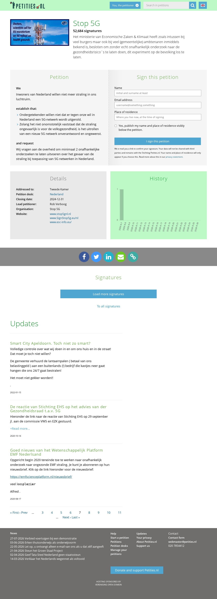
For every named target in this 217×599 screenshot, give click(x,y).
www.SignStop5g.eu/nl (64, 218)
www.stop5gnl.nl (60, 214)
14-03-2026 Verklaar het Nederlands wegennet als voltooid (47, 559)
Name (118, 88)
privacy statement (174, 156)
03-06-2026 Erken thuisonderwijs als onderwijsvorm (43, 542)
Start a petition (120, 537)
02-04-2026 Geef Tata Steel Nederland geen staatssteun (45, 555)
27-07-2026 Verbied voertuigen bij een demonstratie (43, 538)
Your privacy (144, 537)
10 (108, 512)
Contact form (176, 537)
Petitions (116, 541)
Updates (141, 533)
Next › (67, 517)
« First (14, 512)
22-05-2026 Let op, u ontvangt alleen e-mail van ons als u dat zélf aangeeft (57, 546)
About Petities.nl (146, 541)
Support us (143, 545)
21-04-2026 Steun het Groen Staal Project (36, 551)
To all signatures (108, 306)
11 (119, 512)
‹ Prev (23, 512)
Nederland (56, 194)
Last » (76, 517)
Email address (123, 100)
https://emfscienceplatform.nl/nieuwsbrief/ (41, 477)
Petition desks (119, 545)
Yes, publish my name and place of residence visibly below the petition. (151, 128)
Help (113, 533)
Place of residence (126, 112)
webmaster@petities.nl (182, 541)
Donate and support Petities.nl (137, 570)
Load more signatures (108, 294)
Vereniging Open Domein (108, 584)
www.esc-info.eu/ (61, 222)
